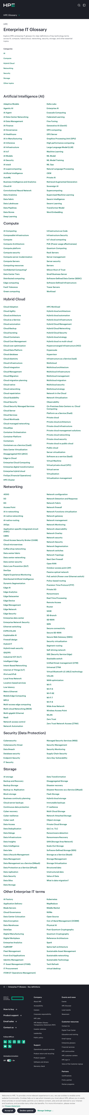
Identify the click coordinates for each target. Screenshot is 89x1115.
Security (6, 73)
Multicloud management (58, 376)
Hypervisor (52, 354)
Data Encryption (10, 921)
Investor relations (40, 1029)
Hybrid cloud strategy (57, 337)
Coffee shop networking (14, 549)
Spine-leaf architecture (57, 947)
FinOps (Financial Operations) (17, 475)
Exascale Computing (56, 112)
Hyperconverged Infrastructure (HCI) (64, 345)
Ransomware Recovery (57, 837)
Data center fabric (11, 553)
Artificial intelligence (13, 173)
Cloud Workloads (11, 419)
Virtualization (53, 474)
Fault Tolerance (10, 287)
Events (64, 1002)
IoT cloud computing (56, 239)
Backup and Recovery (13, 781)
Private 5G (51, 589)
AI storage (8, 776)
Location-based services (14, 683)
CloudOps (8, 428)
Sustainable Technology (58, 960)
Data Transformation (56, 776)
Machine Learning (55, 151)
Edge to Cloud (9, 458)
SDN (49, 624)
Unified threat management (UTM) (62, 663)
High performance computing (60, 143)
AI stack (7, 164)
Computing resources (13, 265)
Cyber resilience (10, 815)
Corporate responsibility (42, 1014)
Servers (50, 265)
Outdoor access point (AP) (59, 568)
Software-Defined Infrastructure (61, 283)
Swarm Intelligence (56, 199)
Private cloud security (57, 439)
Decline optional (26, 1111)
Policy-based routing (56, 581)
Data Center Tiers (11, 274)
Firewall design (10, 639)
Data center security (12, 562)
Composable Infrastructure (16, 235)
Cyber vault (8, 820)
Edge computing (11, 283)
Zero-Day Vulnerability (57, 758)
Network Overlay (54, 533)
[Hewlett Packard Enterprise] (9, 5)
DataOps (7, 929)
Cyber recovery (10, 811)
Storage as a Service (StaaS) (59, 854)
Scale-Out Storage (55, 846)
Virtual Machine (54, 461)
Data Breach (9, 749)
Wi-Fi (49, 684)
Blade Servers (9, 908)
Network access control (14, 722)
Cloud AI (7, 186)
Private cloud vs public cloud (60, 443)
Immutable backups (56, 802)
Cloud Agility (9, 311)
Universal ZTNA (54, 667)
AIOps (6, 524)
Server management (56, 257)
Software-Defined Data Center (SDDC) (64, 278)
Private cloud (53, 417)
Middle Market (53, 908)
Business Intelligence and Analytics (19, 182)
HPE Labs (37, 1018)
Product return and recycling (44, 1054)
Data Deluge (9, 833)
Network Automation (13, 726)
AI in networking (11, 511)
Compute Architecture (13, 244)
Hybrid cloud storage (56, 798)
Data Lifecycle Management (16, 854)
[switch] (8, 1060)
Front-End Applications (14, 955)
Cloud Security (10, 402)
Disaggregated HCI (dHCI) (15, 454)
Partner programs (68, 1084)
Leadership (38, 1033)
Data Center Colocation (14, 916)
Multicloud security (56, 384)
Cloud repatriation (11, 393)
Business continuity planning (16, 798)
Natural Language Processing (60, 169)
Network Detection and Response (62, 498)
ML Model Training (55, 160)
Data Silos (8, 880)
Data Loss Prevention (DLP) (15, 566)
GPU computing (54, 130)
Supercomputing (54, 190)
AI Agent (7, 112)
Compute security (11, 252)
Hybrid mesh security (13, 648)
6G (4, 503)
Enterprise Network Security (16, 622)
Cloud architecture (12, 315)
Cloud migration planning (15, 380)
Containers (8, 441)
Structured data (54, 867)
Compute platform (12, 248)
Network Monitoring (56, 524)
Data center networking (14, 557)
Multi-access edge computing (17, 704)
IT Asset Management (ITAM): (17, 964)
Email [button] (8, 1021)
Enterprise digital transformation (18, 467)
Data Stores (8, 212)
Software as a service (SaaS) (60, 456)
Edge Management (12, 605)
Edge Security (9, 613)
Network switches (55, 550)
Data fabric (8, 199)
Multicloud (52, 363)
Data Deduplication (12, 828)
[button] (79, 5)
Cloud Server (9, 410)
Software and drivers (41, 1062)
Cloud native (9, 384)
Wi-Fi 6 (50, 689)
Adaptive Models (11, 104)
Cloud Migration (10, 376)
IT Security (8, 762)
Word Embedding (55, 212)
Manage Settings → (46, 1111)
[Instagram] (14, 1042)
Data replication (10, 872)
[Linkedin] (5, 1042)
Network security (55, 537)
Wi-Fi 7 (50, 697)
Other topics (8, 83)
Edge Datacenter (11, 596)
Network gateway (55, 516)
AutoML (7, 177)
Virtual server (53, 469)
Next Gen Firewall (55, 559)
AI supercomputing (12, 169)
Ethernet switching (12, 626)
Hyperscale (52, 350)
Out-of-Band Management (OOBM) (63, 921)
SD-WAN (50, 619)
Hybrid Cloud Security (57, 333)
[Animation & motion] (9, 1060)
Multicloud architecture (57, 367)
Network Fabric (54, 503)
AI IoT (6, 151)
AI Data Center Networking (15, 117)
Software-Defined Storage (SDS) (61, 850)
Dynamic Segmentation (14, 583)
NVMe (49, 912)
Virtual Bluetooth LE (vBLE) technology (65, 671)
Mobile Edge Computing (14, 696)
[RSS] (10, 1046)
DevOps (7, 570)
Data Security (9, 876)
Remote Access (54, 602)
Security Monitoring (56, 749)
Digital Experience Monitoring (17, 574)
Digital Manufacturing (13, 934)
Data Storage (9, 885)
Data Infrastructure (12, 837)
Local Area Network (12, 678)
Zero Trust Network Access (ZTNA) (62, 723)
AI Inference (9, 143)
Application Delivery (12, 903)
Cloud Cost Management (14, 341)
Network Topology (55, 555)
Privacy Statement (12, 1106)
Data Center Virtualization (15, 449)
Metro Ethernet (10, 691)
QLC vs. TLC (52, 828)
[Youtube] (5, 1046)
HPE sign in (66, 1060)
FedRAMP (7, 947)
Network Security (55, 542)
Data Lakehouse (10, 203)
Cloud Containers (11, 337)
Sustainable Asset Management (61, 951)
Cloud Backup (9, 328)
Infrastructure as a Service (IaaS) (62, 358)
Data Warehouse (11, 925)
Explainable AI (10, 635)
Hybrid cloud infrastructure (59, 320)
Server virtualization (56, 452)
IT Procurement (10, 968)
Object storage (53, 820)
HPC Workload (53, 307)
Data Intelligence (11, 846)
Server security (54, 261)
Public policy (38, 1038)
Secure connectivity (56, 628)
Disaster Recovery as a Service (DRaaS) (64, 789)
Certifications (66, 1076)
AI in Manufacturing (12, 138)
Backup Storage (10, 785)
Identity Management (13, 960)
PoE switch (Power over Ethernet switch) (65, 576)
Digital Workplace (11, 938)
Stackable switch (54, 658)
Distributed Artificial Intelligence (18, 579)
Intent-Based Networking (15, 665)
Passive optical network (58, 572)
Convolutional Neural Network (17, 190)
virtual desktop (54, 968)
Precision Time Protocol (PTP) (60, 585)
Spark (49, 942)
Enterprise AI (53, 108)
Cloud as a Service (11, 320)
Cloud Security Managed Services (18, 406)
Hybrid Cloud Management (59, 324)
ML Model (51, 156)
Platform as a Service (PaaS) (59, 413)
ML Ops (50, 164)
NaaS (5, 717)
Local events (66, 1010)
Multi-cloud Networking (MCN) (17, 709)
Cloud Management (12, 371)
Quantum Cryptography (58, 934)
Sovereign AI (53, 186)
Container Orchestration (14, 432)
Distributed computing (14, 278)
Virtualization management (59, 478)
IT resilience (52, 807)
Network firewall (54, 507)
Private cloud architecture (59, 422)
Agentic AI (8, 108)
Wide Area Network (55, 706)
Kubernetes (52, 899)
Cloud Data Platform (12, 350)
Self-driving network (56, 650)
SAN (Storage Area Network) (60, 841)
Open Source (53, 916)
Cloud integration (11, 367)
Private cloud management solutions (64, 430)
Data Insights (9, 841)
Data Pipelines (10, 208)
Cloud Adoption (10, 307)
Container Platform (12, 436)
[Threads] (19, 1042)
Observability (53, 402)
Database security (11, 753)
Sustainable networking (58, 955)
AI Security (8, 160)
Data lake (7, 850)
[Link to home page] (4, 987)
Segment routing (54, 645)
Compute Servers (11, 261)
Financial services (68, 1047)
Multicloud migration (56, 380)
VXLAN (50, 676)
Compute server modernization (17, 257)
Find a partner (67, 1080)
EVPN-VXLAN (9, 631)
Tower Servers (53, 287)
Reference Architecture (57, 938)
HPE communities (68, 1051)
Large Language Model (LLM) (60, 147)
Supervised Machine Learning (60, 195)
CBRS (6, 536)
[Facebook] (23, 1042)
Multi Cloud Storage (56, 811)
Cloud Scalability (11, 397)
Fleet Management (12, 951)
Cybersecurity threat (13, 745)
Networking (8, 68)
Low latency (9, 687)
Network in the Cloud (56, 393)
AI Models (8, 156)
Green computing (11, 291)
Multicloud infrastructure (58, 371)
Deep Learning (10, 216)
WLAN (49, 715)
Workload (51, 291)
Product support (39, 1058)
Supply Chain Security (57, 753)
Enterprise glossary (68, 1043)
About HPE (37, 1002)
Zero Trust (51, 719)
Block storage (9, 794)
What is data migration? (58, 880)
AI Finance (8, 125)
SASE (49, 611)
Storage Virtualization (57, 863)
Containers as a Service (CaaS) (17, 445)
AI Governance (10, 130)
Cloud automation (11, 324)
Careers (36, 1010)
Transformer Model (55, 208)
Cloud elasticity (10, 358)
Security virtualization (57, 641)
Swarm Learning (54, 203)
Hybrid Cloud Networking (58, 328)
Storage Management (57, 859)
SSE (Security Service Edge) (59, 654)
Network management (57, 520)
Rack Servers (53, 252)
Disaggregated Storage (57, 781)
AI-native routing (11, 520)
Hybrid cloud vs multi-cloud (59, 341)
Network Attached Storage (59, 815)
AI (4, 53)
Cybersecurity (9, 740)
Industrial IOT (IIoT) (12, 657)
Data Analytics (10, 195)
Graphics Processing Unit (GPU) (61, 138)
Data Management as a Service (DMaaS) (21, 863)
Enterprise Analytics (12, 942)
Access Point (9, 507)
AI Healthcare (9, 134)
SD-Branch (52, 615)
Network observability (57, 529)
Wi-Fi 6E (50, 693)
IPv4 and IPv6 (9, 674)
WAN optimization (55, 680)
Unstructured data (55, 872)
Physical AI (52, 925)
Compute (7, 58)
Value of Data (53, 876)
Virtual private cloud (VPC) (59, 465)
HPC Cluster (9, 480)
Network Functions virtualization (62, 511)
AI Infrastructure (11, 147)
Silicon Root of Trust (56, 270)
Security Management (57, 745)
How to (8, 1009)
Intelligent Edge (10, 661)
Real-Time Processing (57, 598)
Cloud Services (10, 415)
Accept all (9, 1111)
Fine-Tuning (52, 121)
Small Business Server (57, 274)
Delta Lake (51, 104)
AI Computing (9, 231)
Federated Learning (56, 117)
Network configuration (57, 494)
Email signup (66, 1039)
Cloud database (10, 354)
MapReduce (52, 903)
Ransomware (53, 593)
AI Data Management (13, 121)
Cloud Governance (12, 912)
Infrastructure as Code (57, 231)
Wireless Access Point (57, 710)
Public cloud (52, 448)
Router (50, 606)
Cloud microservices (12, 544)
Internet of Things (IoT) (14, 670)
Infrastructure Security (57, 235)
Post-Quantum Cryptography (60, 929)
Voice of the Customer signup (72, 1064)
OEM (49, 173)
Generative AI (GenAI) (57, 125)
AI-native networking (13, 516)
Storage (6, 78)
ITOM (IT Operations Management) (19, 973)
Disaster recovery (55, 785)
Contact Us (66, 1026)
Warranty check (39, 1066)
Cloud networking (11, 389)
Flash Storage (53, 794)
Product (11, 1015)
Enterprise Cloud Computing (16, 462)
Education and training (70, 1034)
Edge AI (7, 587)
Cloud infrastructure (12, 363)
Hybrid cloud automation (58, 315)
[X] (10, 1042)
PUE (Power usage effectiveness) (62, 244)
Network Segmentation (57, 546)
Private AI (51, 177)
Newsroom (65, 1014)
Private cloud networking (58, 435)
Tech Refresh (53, 964)
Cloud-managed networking (16, 423)
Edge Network (9, 609)
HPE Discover (66, 1006)
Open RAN (51, 563)
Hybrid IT (7, 644)
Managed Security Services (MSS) (62, 740)
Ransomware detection (57, 833)
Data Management (12, 859)
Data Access (9, 824)
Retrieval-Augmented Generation (62, 182)
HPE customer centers (69, 1055)
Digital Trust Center (69, 1030)
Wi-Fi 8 (50, 702)
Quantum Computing (57, 248)
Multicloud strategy (56, 389)
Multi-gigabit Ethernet (13, 713)
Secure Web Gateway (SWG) (60, 637)
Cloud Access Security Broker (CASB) (20, 540)
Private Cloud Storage (57, 824)
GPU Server (52, 134)
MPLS (6, 700)
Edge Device (9, 600)
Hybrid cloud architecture (58, 311)
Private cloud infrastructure (59, 426)
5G (4, 498)
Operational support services (44, 1049)
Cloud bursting (10, 333)
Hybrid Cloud (8, 63)
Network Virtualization (57, 397)
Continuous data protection (16, 807)
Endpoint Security (11, 758)
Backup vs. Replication (13, 789)
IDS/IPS (7, 652)
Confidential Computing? (15, 270)
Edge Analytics (10, 592)
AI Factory (8, 899)
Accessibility (38, 1006)
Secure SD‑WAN (54, 632)
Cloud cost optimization (14, 345)
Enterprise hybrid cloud (14, 471)
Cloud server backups (13, 802)
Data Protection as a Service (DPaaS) (20, 867)
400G (6, 494)
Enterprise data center (13, 618)
